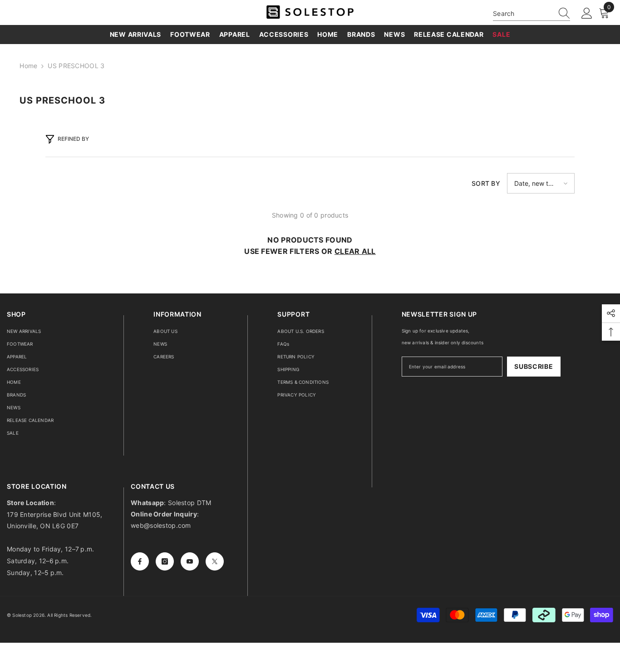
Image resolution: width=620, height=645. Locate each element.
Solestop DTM (189, 502)
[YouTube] (190, 561)
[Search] (531, 13)
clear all (355, 251)
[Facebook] (140, 561)
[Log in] (586, 13)
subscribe (533, 366)
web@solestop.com (161, 525)
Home (28, 65)
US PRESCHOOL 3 (76, 65)
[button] (541, 183)
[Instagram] (165, 561)
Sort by (486, 183)
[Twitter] (215, 561)
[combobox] (523, 13)
